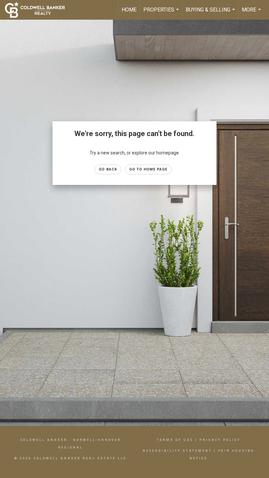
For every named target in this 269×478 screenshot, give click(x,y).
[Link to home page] (38, 10)
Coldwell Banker (43, 440)
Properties (161, 13)
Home (129, 10)
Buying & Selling (211, 13)
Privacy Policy (219, 440)
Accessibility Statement (177, 450)
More (252, 13)
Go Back (108, 169)
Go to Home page (148, 169)
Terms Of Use (175, 440)
